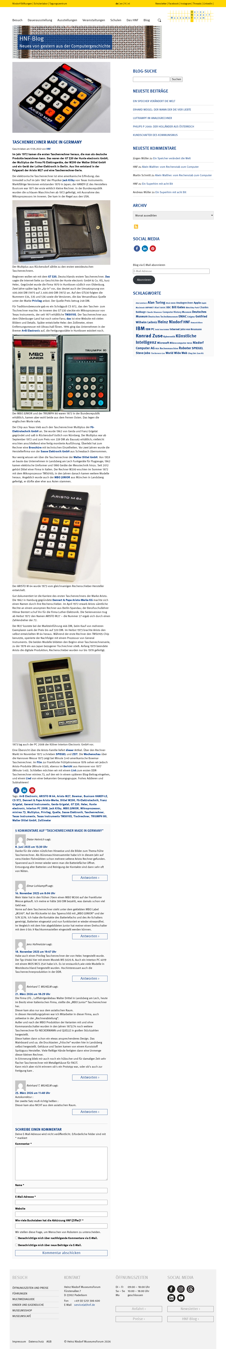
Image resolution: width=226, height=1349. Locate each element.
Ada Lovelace (141, 303)
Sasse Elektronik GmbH (55, 451)
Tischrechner (81, 816)
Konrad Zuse (149, 335)
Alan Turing (156, 302)
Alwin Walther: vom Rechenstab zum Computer (170, 167)
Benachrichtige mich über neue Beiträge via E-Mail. (50, 1245)
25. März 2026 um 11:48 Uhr (32, 1093)
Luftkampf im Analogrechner (152, 118)
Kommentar (23, 1144)
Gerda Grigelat (60, 804)
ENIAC (183, 316)
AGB (49, 1341)
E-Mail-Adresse (25, 1197)
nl (129, 3)
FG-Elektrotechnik (88, 800)
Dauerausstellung (40, 20)
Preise (138, 1319)
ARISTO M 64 (47, 796)
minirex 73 (19, 812)
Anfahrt (138, 1308)
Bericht (67, 766)
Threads (197, 3)
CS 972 (16, 800)
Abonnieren (144, 280)
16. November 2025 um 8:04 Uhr (35, 893)
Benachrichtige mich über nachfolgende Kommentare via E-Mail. (58, 1238)
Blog (147, 20)
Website (20, 1208)
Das (107, 276)
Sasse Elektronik (72, 812)
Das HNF (132, 20)
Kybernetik (169, 336)
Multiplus (33, 812)
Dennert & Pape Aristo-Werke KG (72, 600)
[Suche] (159, 20)
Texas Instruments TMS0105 (54, 816)
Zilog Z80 (192, 353)
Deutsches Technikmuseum (163, 316)
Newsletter (161, 3)
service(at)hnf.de (84, 1305)
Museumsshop (22, 1310)
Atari (157, 307)
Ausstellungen (67, 20)
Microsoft (163, 343)
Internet (175, 329)
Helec (84, 804)
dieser (70, 750)
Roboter (185, 348)
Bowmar (77, 796)
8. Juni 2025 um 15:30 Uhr (31, 847)
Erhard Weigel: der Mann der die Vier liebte (162, 109)
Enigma (191, 316)
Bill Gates (178, 307)
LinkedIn (207, 3)
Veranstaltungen (93, 20)
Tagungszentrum (58, 3)
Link (73, 770)
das (69, 318)
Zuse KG (200, 353)
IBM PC (149, 329)
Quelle (56, 812)
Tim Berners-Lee (158, 353)
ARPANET (149, 307)
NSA (157, 348)
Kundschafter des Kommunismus (155, 135)
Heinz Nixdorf (170, 322)
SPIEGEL (61, 754)
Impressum (19, 1341)
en (121, 3)
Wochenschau (92, 754)
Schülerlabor (41, 3)
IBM (140, 328)
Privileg (37, 301)
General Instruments (37, 804)
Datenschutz (36, 1341)
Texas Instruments (23, 816)
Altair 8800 (171, 303)
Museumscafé (21, 1316)
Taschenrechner (94, 812)
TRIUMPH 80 (98, 816)
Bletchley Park (192, 307)
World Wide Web (176, 353)
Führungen (19, 1293)
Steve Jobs (143, 353)
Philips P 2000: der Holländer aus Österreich (163, 126)
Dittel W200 (67, 800)
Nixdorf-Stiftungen (22, 3)
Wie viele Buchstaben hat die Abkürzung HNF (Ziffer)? (49, 1220)
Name (19, 1185)
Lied (28, 778)
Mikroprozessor (90, 808)
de (117, 3)
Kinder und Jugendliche (28, 1305)
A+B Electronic (31, 330)
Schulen (115, 20)
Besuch (17, 20)
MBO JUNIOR (62, 477)
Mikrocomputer (178, 342)
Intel (157, 329)
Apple (197, 303)
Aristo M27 (63, 796)
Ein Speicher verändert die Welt (154, 101)
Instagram (185, 3)
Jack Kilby (69, 180)
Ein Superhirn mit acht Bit (157, 184)
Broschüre (35, 447)
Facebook (173, 3)
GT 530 (52, 276)
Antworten (89, 877)
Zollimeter (44, 820)
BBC (168, 307)
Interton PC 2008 (37, 808)
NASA (189, 343)
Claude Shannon (154, 312)
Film (39, 762)
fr (125, 3)
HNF (48, 148)
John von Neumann (191, 329)
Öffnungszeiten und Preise (30, 1288)
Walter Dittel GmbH (85, 457)
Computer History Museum (177, 312)
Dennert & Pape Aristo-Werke (41, 800)
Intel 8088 (164, 329)
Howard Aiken (197, 322)
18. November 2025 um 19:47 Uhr (35, 952)
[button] (16, 790)
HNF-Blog (189, 1319)
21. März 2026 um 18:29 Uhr (32, 994)
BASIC (163, 307)
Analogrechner (184, 303)
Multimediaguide (23, 1299)
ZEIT (75, 754)
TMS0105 (70, 314)
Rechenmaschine (169, 348)
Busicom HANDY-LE (95, 796)
